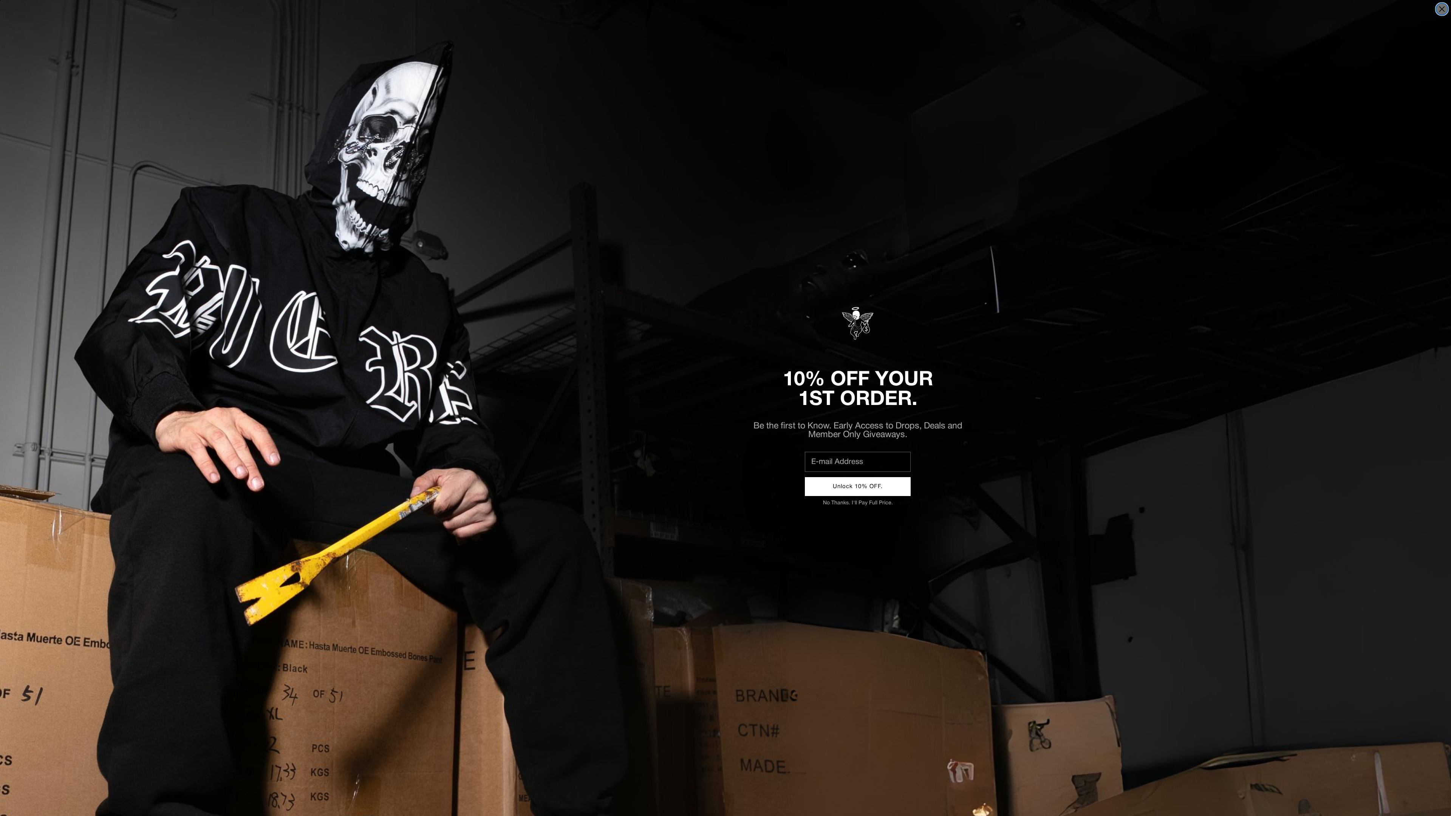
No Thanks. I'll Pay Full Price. (858, 503)
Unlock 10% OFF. (858, 486)
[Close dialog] (1442, 9)
